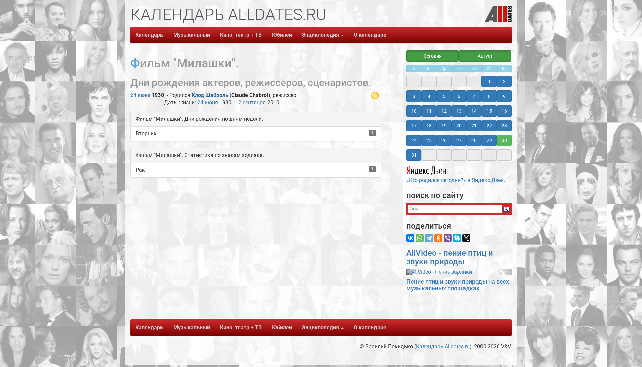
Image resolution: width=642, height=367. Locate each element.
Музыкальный (191, 35)
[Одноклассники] (438, 238)
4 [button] (429, 96)
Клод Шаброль (210, 95)
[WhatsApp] (420, 238)
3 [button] (414, 96)
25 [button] (429, 140)
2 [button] (504, 81)
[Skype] (457, 238)
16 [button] (504, 111)
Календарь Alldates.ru (443, 346)
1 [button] (489, 81)
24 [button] (414, 140)
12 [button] (444, 111)
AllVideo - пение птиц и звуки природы (449, 257)
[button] (414, 272)
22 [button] (489, 125)
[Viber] (448, 238)
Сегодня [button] (433, 56)
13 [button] (459, 111)
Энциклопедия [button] (321, 35)
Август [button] (485, 56)
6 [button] (459, 96)
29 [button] (489, 140)
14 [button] (474, 111)
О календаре (370, 35)
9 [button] (504, 96)
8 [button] (489, 96)
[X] (466, 238)
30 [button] (504, 140)
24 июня (140, 95)
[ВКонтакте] (410, 238)
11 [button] (429, 111)
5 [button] (444, 96)
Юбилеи (282, 35)
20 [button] (459, 125)
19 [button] (444, 125)
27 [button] (459, 140)
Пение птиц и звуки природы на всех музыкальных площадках (457, 285)
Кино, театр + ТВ (241, 35)
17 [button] (414, 125)
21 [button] (474, 125)
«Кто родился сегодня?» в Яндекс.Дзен (455, 180)
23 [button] (504, 125)
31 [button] (414, 155)
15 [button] (489, 111)
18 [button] (429, 125)
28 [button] (474, 140)
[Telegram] (429, 238)
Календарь (149, 35)
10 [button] (414, 111)
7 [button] (474, 96)
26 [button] (444, 140)
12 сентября (250, 102)
